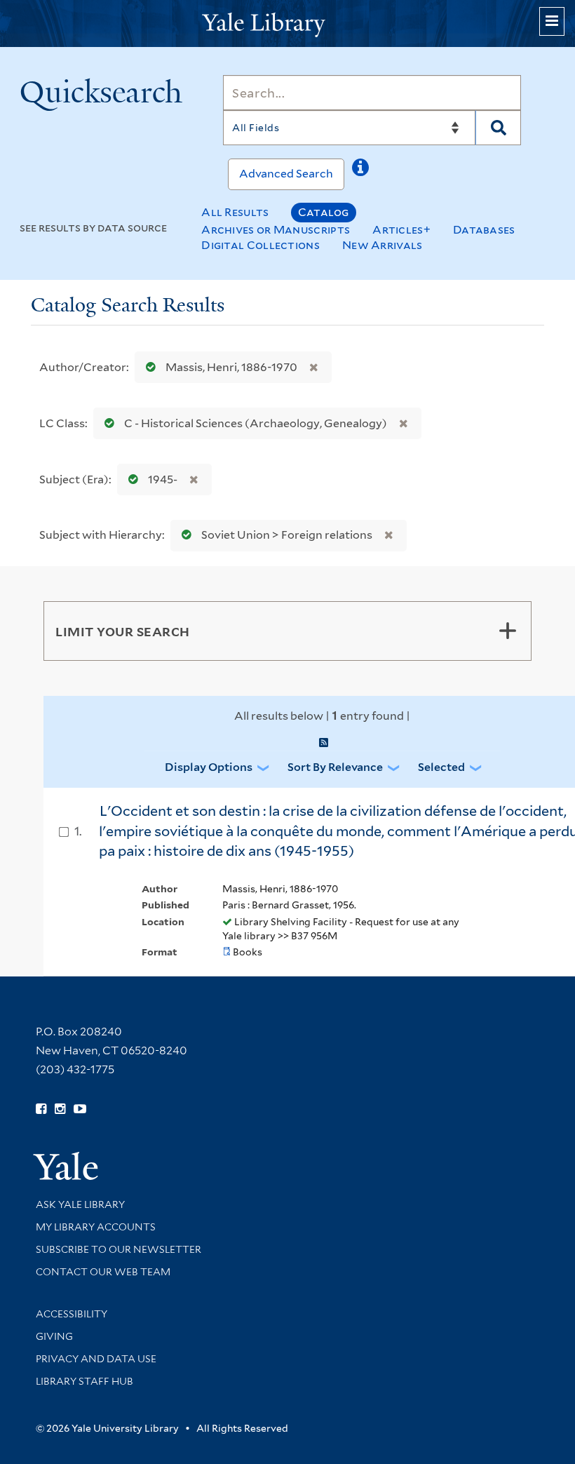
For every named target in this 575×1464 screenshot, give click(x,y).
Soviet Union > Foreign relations (286, 535)
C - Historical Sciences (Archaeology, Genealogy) (255, 423)
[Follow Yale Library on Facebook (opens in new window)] (41, 1109)
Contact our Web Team (103, 1271)
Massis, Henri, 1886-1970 (231, 367)
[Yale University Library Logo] (287, 23)
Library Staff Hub (84, 1381)
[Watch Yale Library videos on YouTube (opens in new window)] (80, 1109)
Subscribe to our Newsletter (118, 1249)
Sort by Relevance (335, 767)
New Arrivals (382, 245)
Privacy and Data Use (96, 1358)
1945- (163, 479)
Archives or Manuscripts (275, 229)
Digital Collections (260, 245)
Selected (441, 767)
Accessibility (71, 1313)
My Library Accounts (96, 1227)
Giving (54, 1336)
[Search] (498, 127)
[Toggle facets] (507, 630)
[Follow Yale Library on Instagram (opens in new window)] (60, 1109)
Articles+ (401, 229)
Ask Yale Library (80, 1204)
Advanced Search (286, 173)
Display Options (208, 767)
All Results (235, 212)
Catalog (323, 212)
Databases (484, 229)
